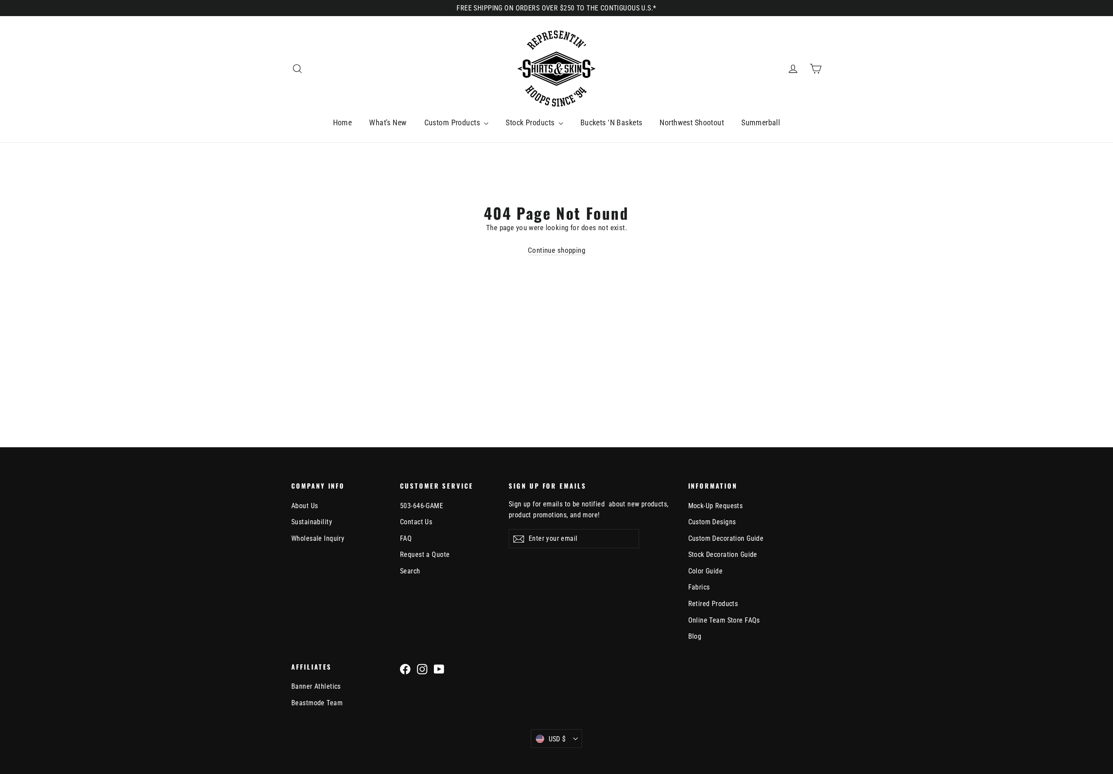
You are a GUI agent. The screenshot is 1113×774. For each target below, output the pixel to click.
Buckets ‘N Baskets (611, 122)
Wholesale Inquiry (317, 538)
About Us (304, 506)
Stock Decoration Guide (722, 554)
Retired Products (713, 604)
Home (342, 122)
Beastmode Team (317, 703)
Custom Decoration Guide (726, 538)
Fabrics (699, 587)
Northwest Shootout (692, 122)
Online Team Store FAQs (724, 620)
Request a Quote (425, 554)
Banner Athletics (316, 686)
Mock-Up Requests (715, 506)
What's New (388, 122)
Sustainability (311, 522)
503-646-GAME (421, 506)
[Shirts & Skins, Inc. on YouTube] (439, 669)
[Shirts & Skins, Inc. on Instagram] (422, 669)
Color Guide (705, 571)
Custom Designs (712, 522)
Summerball (760, 122)
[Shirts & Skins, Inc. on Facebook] (405, 669)
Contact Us (416, 522)
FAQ (406, 538)
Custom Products (453, 122)
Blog (695, 636)
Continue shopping (556, 250)
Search (410, 571)
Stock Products (531, 122)
